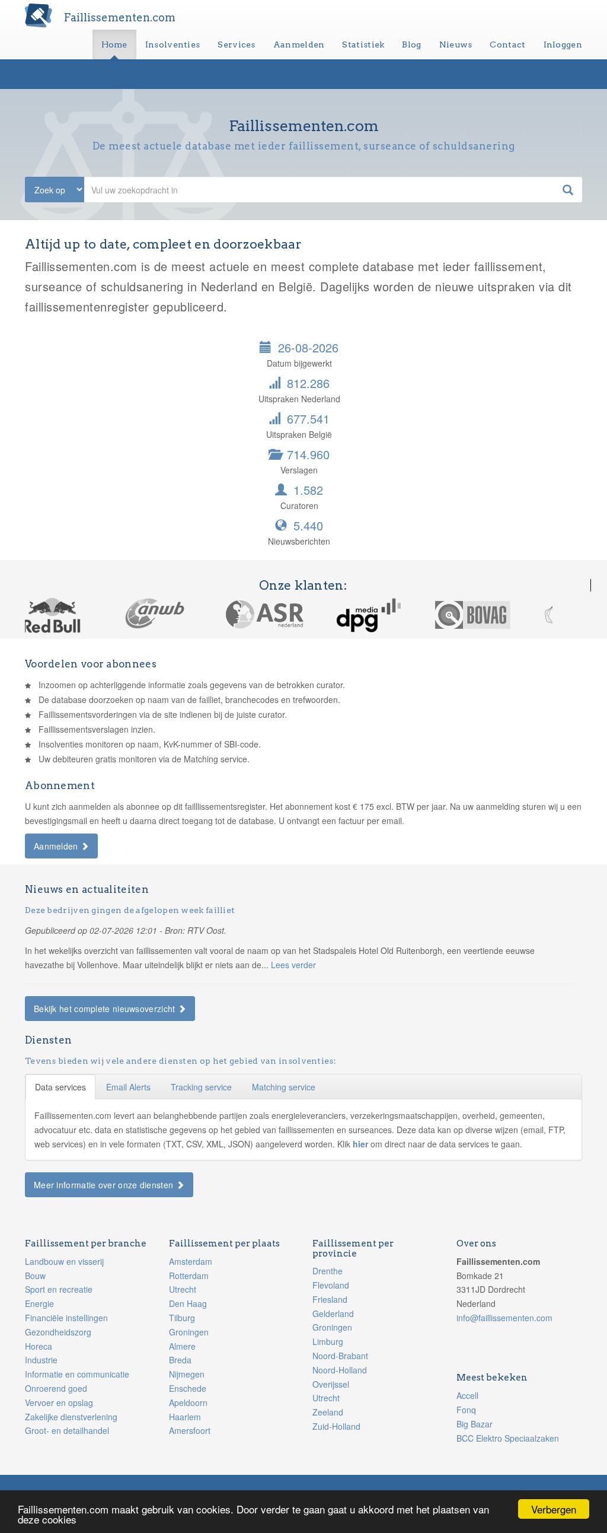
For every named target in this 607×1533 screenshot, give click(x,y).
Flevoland (330, 1285)
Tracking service (201, 1087)
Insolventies (172, 44)
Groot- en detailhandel (67, 1430)
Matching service (283, 1087)
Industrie (41, 1360)
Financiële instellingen (66, 1318)
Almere (182, 1346)
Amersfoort (189, 1430)
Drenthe (327, 1271)
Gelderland (333, 1313)
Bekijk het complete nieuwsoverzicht (106, 1008)
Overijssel (330, 1384)
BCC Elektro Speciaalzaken (507, 1438)
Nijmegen (187, 1374)
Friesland (329, 1299)
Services (236, 44)
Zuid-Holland (336, 1426)
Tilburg (182, 1318)
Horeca (38, 1346)
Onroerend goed (56, 1388)
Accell (467, 1395)
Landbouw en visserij (64, 1261)
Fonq (466, 1410)
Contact (507, 44)
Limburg (327, 1341)
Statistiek (363, 44)
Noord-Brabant (340, 1356)
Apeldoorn (188, 1402)
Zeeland (327, 1412)
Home (114, 44)
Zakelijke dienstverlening (71, 1417)
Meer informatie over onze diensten (105, 1185)
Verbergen (553, 1509)
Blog (411, 44)
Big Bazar (474, 1424)
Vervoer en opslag (59, 1402)
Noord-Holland (339, 1370)
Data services (60, 1087)
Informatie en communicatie (77, 1374)
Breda (180, 1360)
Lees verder (293, 965)
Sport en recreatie (58, 1289)
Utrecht (182, 1289)
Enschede (187, 1388)
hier (361, 1144)
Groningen (189, 1332)
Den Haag (188, 1303)
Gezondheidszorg (58, 1332)
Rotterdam (189, 1275)
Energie (39, 1303)
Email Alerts (128, 1087)
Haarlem (185, 1417)
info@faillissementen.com (504, 1318)
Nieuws (455, 44)
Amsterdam (190, 1261)
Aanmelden (299, 44)
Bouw (35, 1275)
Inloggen (563, 44)
